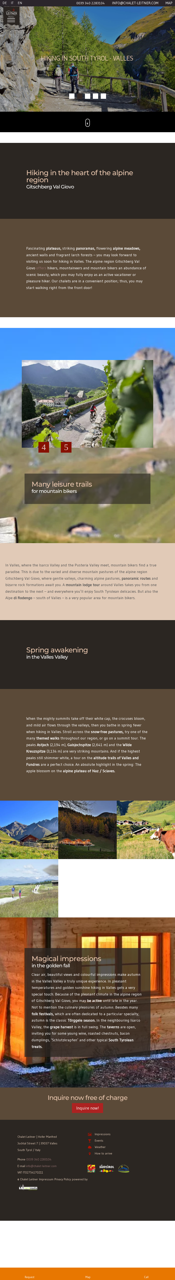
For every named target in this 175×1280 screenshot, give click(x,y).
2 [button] (86, 432)
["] (87, 96)
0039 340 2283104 (38, 1134)
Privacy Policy (62, 1154)
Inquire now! (87, 1082)
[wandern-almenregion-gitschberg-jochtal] (29, 891)
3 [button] (92, 432)
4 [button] (99, 432)
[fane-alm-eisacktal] (146, 832)
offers (41, 242)
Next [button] (66, 422)
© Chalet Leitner (28, 1154)
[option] (88, 381)
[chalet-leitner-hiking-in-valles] (87, 832)
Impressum (46, 1154)
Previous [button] (43, 422)
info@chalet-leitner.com (41, 1140)
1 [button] (80, 432)
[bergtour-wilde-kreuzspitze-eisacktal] (29, 832)
